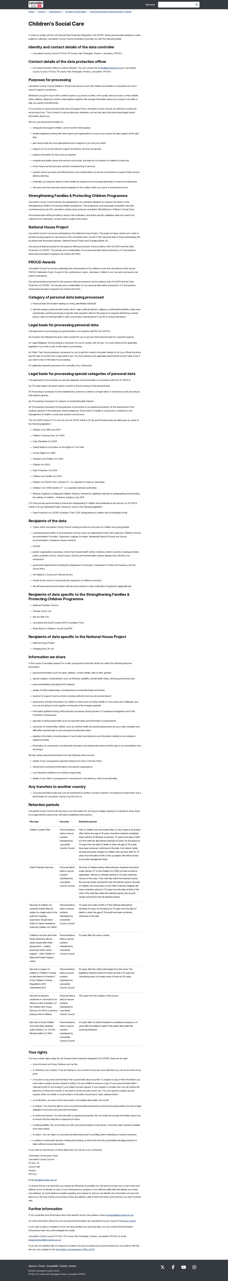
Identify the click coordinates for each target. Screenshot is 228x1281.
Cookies (63, 1265)
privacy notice (129, 1221)
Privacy (42, 1265)
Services (150, 4)
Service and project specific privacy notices (110, 11)
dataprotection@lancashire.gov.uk (44, 1240)
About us (32, 1265)
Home (31, 11)
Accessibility (52, 1265)
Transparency (55, 11)
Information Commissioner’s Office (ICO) (75, 1249)
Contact (72, 1265)
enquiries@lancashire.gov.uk (119, 1215)
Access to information (75, 11)
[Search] (197, 5)
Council (41, 11)
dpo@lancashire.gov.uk (111, 68)
